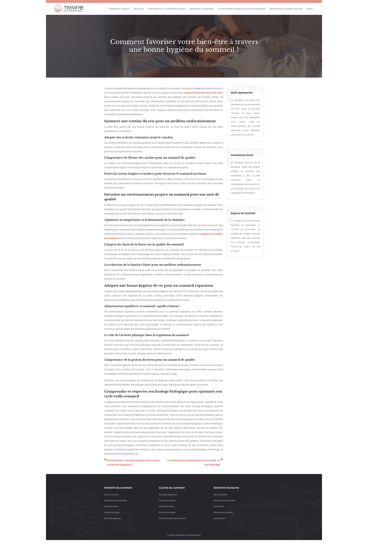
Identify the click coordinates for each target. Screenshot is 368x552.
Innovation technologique (286, 8)
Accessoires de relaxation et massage (241, 8)
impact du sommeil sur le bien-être (203, 92)
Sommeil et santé (119, 8)
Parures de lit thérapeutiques (166, 8)
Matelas (139, 8)
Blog (310, 8)
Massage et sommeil (202, 8)
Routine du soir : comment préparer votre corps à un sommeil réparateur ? (133, 462)
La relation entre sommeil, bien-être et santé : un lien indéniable (193, 462)
